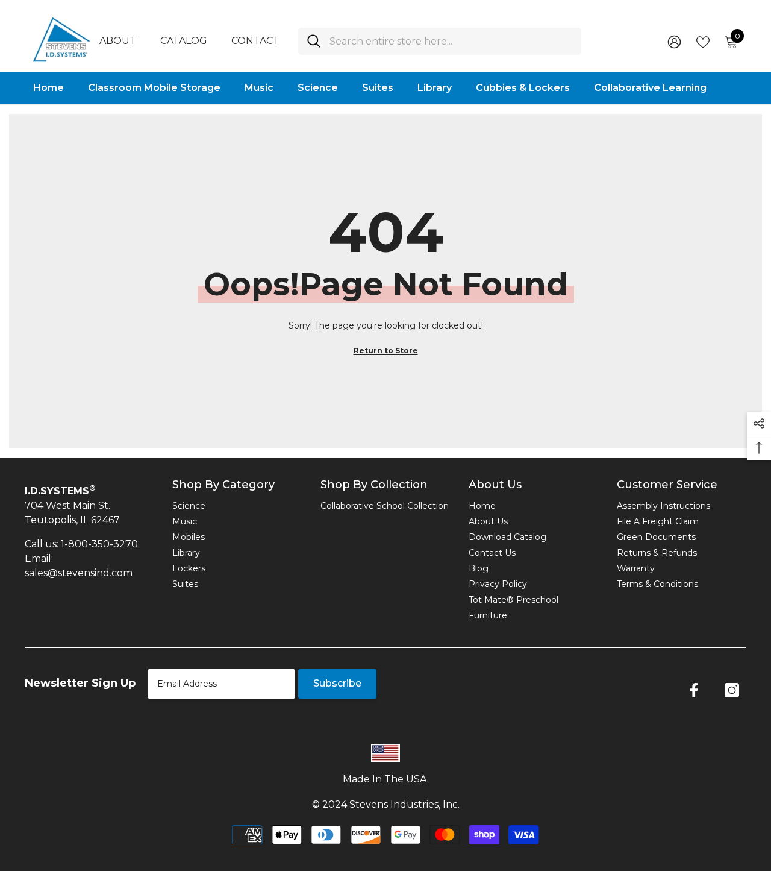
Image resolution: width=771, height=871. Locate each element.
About (117, 40)
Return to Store (386, 350)
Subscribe (337, 683)
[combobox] (450, 41)
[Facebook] (693, 690)
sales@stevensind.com (79, 573)
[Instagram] (731, 690)
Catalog (183, 40)
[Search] (439, 41)
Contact (255, 40)
